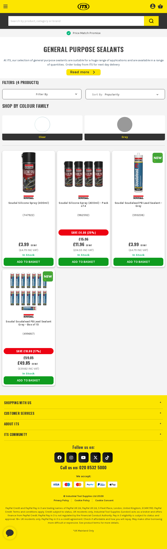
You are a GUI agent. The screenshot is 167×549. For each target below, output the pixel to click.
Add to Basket (28, 262)
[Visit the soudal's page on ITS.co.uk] (28, 197)
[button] (5, 5)
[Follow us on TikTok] (107, 457)
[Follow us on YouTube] (83, 457)
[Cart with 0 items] (160, 6)
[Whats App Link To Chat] (23, 531)
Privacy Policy (61, 500)
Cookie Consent (104, 500)
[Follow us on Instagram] (71, 457)
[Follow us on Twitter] (95, 457)
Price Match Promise (86, 33)
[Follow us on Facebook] (59, 457)
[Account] (152, 6)
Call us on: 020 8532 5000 (83, 467)
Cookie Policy (82, 500)
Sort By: (97, 94)
